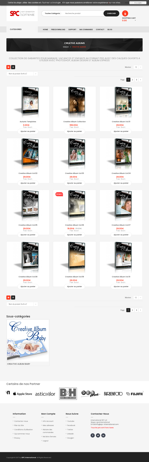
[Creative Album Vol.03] (74, 154)
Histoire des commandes (48, 431)
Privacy (17, 438)
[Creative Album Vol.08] (28, 257)
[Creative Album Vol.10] (121, 257)
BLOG (110, 29)
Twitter (70, 429)
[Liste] (13, 67)
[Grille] (8, 67)
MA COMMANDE (86, 29)
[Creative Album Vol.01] (121, 102)
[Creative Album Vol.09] (74, 257)
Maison (66, 47)
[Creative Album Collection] (74, 102)
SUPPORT (72, 29)
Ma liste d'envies (49, 436)
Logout (45, 441)
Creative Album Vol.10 (121, 277)
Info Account (48, 421)
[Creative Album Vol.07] (121, 205)
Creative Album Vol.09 (74, 277)
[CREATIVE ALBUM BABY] (28, 340)
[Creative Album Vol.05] (28, 205)
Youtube (70, 421)
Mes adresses (48, 425)
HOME (45, 29)
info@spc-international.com (107, 424)
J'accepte (138, 3)
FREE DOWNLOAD (58, 29)
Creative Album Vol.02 (28, 173)
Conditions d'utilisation (23, 429)
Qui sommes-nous (22, 434)
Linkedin (70, 434)
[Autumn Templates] (28, 102)
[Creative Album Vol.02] (28, 154)
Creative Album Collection (74, 121)
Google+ (70, 438)
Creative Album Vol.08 (28, 277)
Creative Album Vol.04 (121, 173)
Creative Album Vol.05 (28, 225)
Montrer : (128, 67)
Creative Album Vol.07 (121, 225)
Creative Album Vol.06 (74, 225)
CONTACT (100, 29)
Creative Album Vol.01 (121, 121)
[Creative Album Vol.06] (74, 205)
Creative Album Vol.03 (74, 173)
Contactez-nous (21, 421)
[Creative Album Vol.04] (121, 154)
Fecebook (71, 425)
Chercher (111, 13)
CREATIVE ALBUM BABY (18, 363)
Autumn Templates (28, 121)
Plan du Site (19, 425)
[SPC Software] (22, 13)
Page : (123, 80)
